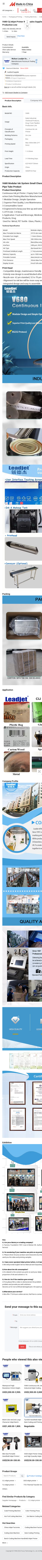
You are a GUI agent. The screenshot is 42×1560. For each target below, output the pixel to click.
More (4, 1543)
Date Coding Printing (31, 1533)
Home (4, 17)
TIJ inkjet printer (8, 1485)
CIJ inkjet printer (8, 1480)
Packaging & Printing (15, 17)
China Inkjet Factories (12, 1527)
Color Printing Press (32, 1511)
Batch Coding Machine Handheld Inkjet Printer (20, 1538)
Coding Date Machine (12, 1533)
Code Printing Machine (12, 1511)
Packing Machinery (31, 17)
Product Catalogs (35, 1476)
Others (4, 1489)
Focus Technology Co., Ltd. (29, 1551)
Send (22, 1347)
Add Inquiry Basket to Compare (16, 92)
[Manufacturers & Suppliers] (21, 4)
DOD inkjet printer (30, 1480)
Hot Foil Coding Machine (13, 1516)
